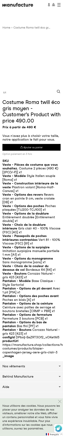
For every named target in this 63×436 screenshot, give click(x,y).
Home (6, 27)
